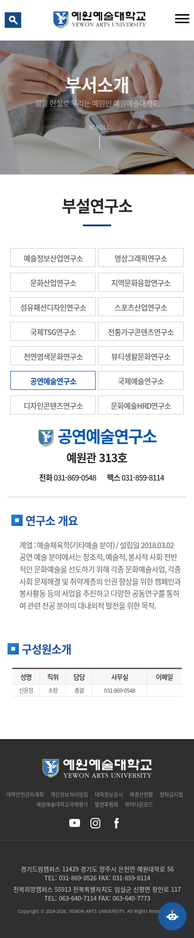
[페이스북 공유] (116, 823)
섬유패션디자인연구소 (53, 307)
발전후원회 (106, 804)
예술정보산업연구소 (53, 258)
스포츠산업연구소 (140, 307)
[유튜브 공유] (74, 823)
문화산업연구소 (53, 282)
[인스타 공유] (95, 823)
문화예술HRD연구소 (141, 405)
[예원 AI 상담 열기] (172, 916)
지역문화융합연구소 (140, 282)
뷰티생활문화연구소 (140, 356)
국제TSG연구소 (53, 331)
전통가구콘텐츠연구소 (141, 331)
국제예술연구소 (141, 381)
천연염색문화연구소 (53, 356)
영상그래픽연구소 (140, 258)
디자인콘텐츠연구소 (53, 405)
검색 (14, 22)
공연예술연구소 (53, 381)
